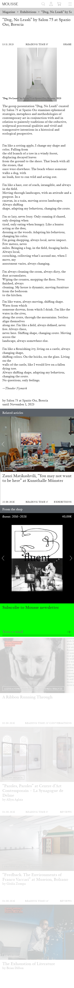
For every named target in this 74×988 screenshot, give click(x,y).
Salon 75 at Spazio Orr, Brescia (27, 400)
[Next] (71, 444)
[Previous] (3, 444)
